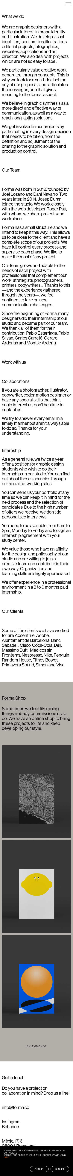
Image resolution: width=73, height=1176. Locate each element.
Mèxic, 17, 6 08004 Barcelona (19, 1143)
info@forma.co (15, 1107)
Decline (60, 1169)
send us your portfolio (37, 492)
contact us (11, 409)
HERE (6, 1157)
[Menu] (68, 4)
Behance (10, 1126)
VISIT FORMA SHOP (36, 1045)
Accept (39, 1169)
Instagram (11, 1121)
